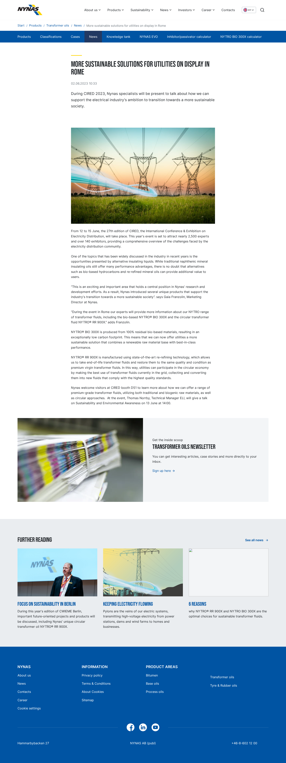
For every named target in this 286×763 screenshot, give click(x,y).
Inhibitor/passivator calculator (189, 37)
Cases (75, 37)
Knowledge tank (118, 37)
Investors (185, 10)
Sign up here (161, 471)
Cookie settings (29, 708)
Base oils (152, 683)
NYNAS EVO (149, 37)
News (164, 10)
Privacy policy (92, 675)
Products (114, 10)
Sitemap (88, 700)
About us (90, 10)
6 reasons (197, 604)
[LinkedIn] (143, 727)
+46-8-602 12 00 (244, 743)
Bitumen (152, 675)
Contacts (228, 10)
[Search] (262, 10)
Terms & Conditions (96, 683)
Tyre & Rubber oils (223, 685)
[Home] (30, 10)
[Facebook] (130, 727)
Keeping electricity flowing (128, 604)
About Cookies (93, 692)
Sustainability (140, 10)
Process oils (155, 692)
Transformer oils (222, 677)
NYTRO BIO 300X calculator (241, 37)
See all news (254, 540)
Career (206, 10)
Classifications (50, 37)
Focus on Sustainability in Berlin (47, 604)
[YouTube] (155, 727)
